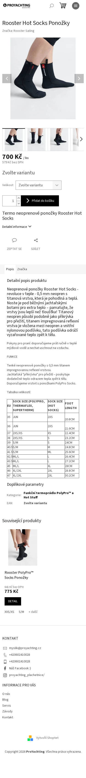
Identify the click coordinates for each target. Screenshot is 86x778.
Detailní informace (14, 227)
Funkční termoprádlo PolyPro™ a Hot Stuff (49, 495)
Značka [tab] (22, 269)
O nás (6, 694)
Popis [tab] (10, 269)
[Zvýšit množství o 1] (18, 198)
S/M (21, 612)
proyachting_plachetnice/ (26, 675)
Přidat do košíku (43, 201)
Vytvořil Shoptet (47, 738)
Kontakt (7, 717)
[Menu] (75, 5)
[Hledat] (51, 5)
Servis (6, 705)
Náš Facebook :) (20, 668)
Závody (7, 711)
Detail (12, 601)
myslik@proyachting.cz (25, 648)
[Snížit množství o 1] (18, 203)
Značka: (18, 31)
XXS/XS (9, 612)
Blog (5, 699)
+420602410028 (19, 654)
